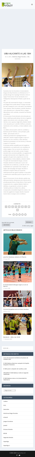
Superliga (6, 441)
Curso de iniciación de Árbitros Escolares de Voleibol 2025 (15, 358)
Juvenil (5, 425)
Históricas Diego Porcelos (19, 56)
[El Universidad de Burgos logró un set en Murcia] (17, 271)
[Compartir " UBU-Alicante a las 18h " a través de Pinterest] (16, 206)
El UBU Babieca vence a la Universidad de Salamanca (15, 379)
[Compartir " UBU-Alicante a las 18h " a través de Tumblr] (12, 206)
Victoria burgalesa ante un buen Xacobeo (16, 309)
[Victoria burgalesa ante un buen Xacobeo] (17, 298)
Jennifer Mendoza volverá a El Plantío (14, 257)
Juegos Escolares (8, 421)
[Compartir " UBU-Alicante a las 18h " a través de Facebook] (6, 206)
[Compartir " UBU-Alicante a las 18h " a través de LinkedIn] (19, 206)
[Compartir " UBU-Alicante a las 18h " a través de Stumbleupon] (25, 206)
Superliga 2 (6, 445)
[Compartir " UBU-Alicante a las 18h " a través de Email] (29, 206)
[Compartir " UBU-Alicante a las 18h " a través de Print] (17, 210)
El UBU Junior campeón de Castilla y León (15, 369)
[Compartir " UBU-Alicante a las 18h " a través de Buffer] (22, 206)
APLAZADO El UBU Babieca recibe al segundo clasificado (15, 373)
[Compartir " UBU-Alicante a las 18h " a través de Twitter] (9, 206)
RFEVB (5, 433)
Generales (6, 409)
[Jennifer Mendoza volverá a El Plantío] (17, 244)
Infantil (5, 417)
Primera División (8, 429)
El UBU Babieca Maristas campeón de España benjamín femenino (16, 364)
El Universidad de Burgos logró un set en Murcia (15, 285)
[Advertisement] (17, 27)
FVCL (4, 405)
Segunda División (8, 437)
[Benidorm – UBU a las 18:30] (17, 324)
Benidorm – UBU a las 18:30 (11, 337)
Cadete (5, 401)
